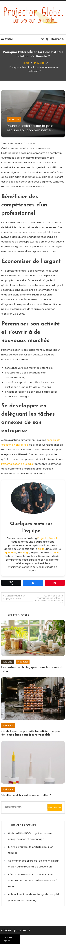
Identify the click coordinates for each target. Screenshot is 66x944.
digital (41, 549)
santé (56, 552)
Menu (9, 39)
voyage (25, 552)
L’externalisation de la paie (17, 464)
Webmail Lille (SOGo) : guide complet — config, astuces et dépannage (31, 836)
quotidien (10, 552)
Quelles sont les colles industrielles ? (26, 795)
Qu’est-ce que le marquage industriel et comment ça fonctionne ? (49, 599)
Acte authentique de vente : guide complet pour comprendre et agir (33, 897)
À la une (7, 661)
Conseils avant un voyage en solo (14, 597)
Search (56, 39)
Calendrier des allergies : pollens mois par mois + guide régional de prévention (33, 863)
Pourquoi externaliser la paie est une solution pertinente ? (30, 127)
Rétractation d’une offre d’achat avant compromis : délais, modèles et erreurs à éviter (32, 880)
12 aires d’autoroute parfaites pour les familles (30, 850)
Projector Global (47, 538)
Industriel (14, 119)
